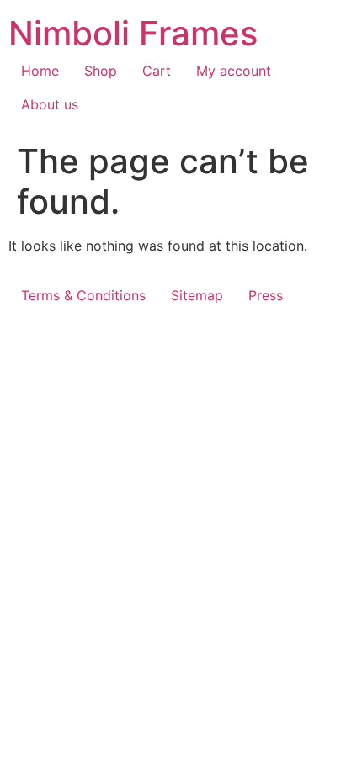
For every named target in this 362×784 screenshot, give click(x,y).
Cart (156, 70)
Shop (100, 70)
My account (233, 70)
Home (40, 70)
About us (49, 104)
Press (265, 295)
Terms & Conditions (83, 295)
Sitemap (197, 295)
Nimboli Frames (133, 33)
